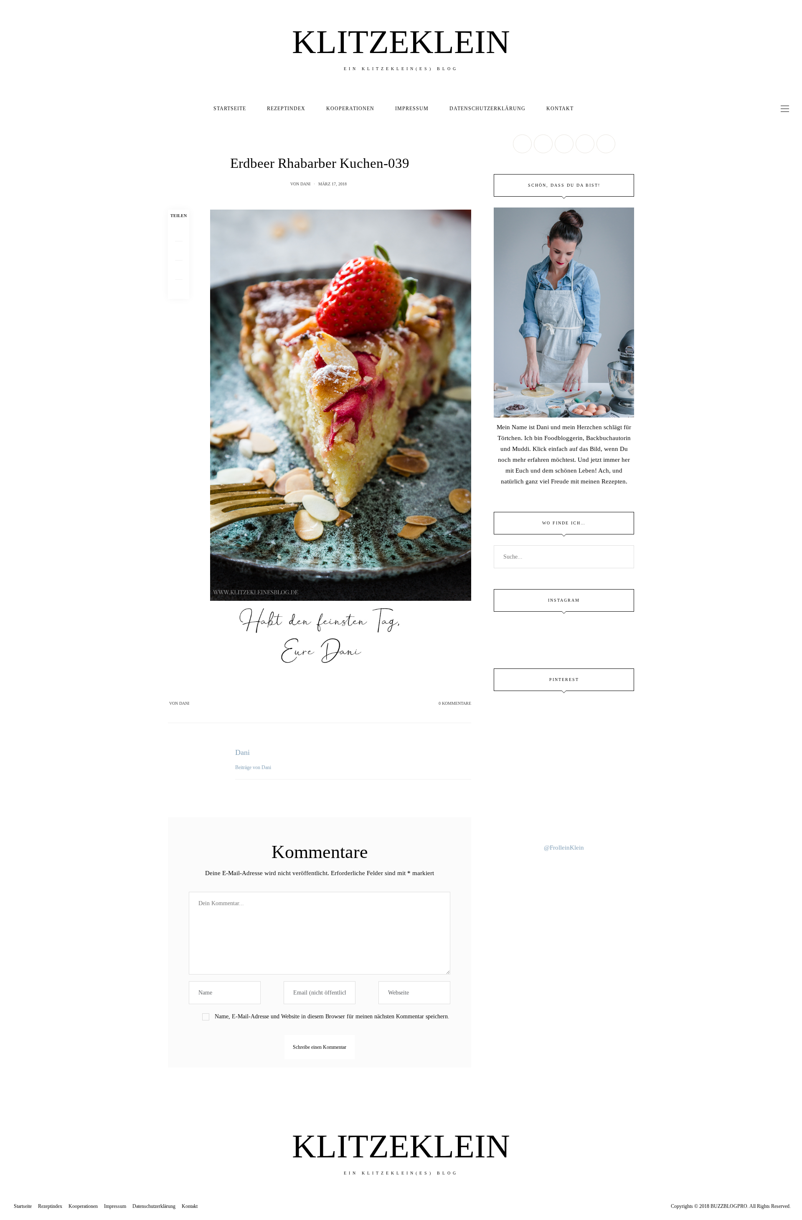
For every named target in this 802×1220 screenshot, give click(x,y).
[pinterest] (9, 531)
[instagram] (9, 548)
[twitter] (9, 513)
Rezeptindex (286, 108)
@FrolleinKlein (564, 847)
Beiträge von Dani (253, 767)
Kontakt (560, 108)
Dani (305, 184)
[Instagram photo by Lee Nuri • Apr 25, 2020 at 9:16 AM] (564, 818)
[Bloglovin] (605, 143)
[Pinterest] (178, 270)
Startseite (229, 108)
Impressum (412, 108)
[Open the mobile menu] (785, 108)
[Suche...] (591, 108)
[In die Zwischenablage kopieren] (178, 289)
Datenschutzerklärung (487, 108)
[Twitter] (178, 251)
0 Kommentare (455, 703)
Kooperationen (350, 108)
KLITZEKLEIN (401, 41)
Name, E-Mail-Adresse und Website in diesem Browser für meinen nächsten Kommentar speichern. (332, 1016)
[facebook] (9, 496)
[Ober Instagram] (564, 143)
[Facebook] (178, 231)
